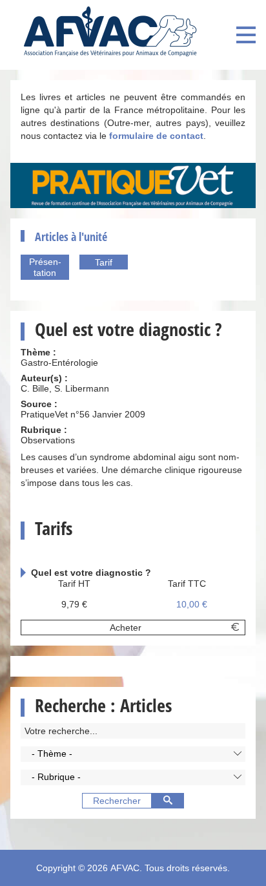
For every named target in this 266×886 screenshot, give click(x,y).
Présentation (45, 267)
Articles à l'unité (71, 236)
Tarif (103, 262)
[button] (133, 754)
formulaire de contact (156, 136)
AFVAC (124, 868)
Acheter (125, 627)
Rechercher (117, 801)
